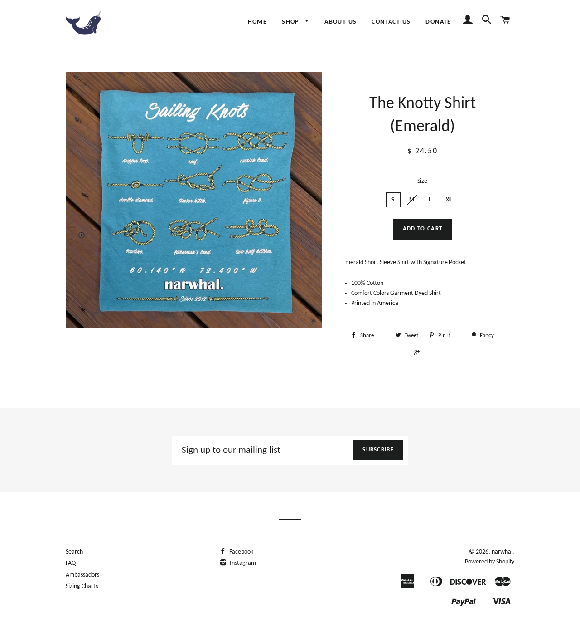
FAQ (71, 563)
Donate (438, 22)
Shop (291, 22)
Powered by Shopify (489, 561)
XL (449, 200)
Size (422, 181)
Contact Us (391, 22)
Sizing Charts (82, 586)
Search (74, 552)
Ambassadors (82, 575)
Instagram (242, 563)
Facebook (240, 552)
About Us (340, 22)
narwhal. (503, 552)
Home (257, 22)
